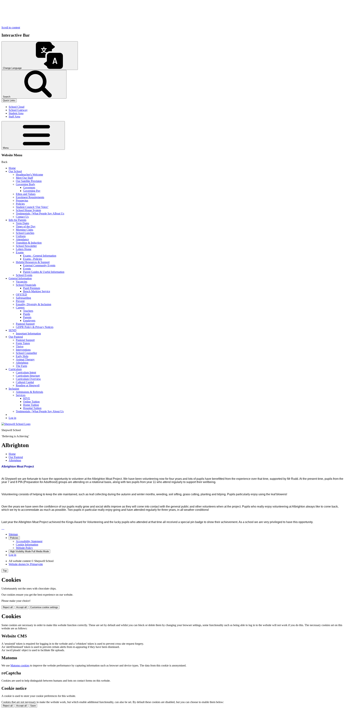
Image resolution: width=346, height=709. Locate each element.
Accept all (21, 607)
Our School (15, 171)
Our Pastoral (16, 336)
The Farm (21, 365)
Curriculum (15, 369)
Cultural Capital (25, 382)
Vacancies (21, 281)
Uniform (21, 236)
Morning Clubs (24, 229)
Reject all (8, 607)
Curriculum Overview (28, 378)
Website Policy (24, 547)
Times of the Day (26, 226)
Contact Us (22, 216)
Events (27, 268)
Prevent (20, 301)
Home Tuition (31, 404)
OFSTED (21, 294)
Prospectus (22, 200)
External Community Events (39, 265)
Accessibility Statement (29, 541)
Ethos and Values (26, 194)
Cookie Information (27, 544)
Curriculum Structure (28, 375)
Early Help (22, 356)
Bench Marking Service (36, 291)
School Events (24, 275)
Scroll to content (10, 27)
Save (33, 705)
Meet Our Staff (24, 177)
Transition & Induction (29, 242)
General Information (20, 278)
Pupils (26, 314)
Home (12, 168)
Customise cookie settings (44, 607)
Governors (29, 187)
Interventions (23, 349)
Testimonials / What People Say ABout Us (40, 213)
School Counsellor (26, 352)
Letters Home (23, 249)
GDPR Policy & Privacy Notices (34, 327)
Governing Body (25, 184)
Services (20, 395)
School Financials (26, 284)
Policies (20, 203)
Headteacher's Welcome (29, 174)
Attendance (22, 239)
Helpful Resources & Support (33, 262)
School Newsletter (26, 245)
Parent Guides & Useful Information (43, 271)
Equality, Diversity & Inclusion (33, 304)
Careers (20, 307)
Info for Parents (17, 219)
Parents (27, 317)
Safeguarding (23, 297)
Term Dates (22, 223)
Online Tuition (31, 401)
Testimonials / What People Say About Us (40, 411)
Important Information (28, 333)
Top (5, 570)
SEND (12, 330)
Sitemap (13, 534)
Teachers (28, 310)
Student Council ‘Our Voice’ (32, 207)
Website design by (26, 564)
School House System (28, 210)
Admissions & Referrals (29, 391)
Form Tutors (23, 343)
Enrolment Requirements (30, 197)
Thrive (19, 346)
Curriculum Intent (26, 372)
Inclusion (14, 388)
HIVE (26, 398)
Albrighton (22, 362)
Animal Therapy (25, 359)
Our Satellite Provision (29, 181)
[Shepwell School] (15, 424)
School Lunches (25, 232)
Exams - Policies (32, 258)
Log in (12, 417)
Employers (29, 320)
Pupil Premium (31, 288)
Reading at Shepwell (27, 385)
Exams (20, 252)
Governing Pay (31, 190)
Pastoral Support (25, 323)
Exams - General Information (39, 255)
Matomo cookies (19, 665)
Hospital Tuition (32, 408)
